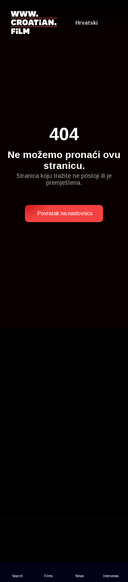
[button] (64, 213)
